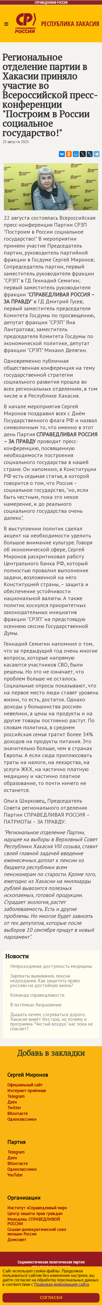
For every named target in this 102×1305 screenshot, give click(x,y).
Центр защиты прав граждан (34, 1213)
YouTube (15, 1175)
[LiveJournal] (90, 154)
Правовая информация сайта (61, 1284)
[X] (83, 154)
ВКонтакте (17, 1113)
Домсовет (16, 1239)
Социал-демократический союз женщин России (36, 1231)
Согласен (51, 1298)
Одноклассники (21, 1119)
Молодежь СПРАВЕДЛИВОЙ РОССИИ (33, 1221)
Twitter (14, 1107)
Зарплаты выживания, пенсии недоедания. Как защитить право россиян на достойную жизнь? (42, 981)
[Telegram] (97, 154)
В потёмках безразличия (33, 1005)
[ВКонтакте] (62, 154)
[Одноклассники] (69, 154)
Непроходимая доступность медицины (48, 967)
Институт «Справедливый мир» (37, 1207)
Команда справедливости (34, 996)
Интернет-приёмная (26, 1090)
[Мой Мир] (76, 154)
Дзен (12, 1102)
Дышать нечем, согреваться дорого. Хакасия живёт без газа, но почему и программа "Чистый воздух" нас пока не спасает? (49, 1022)
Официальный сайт (25, 1085)
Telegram (16, 1096)
